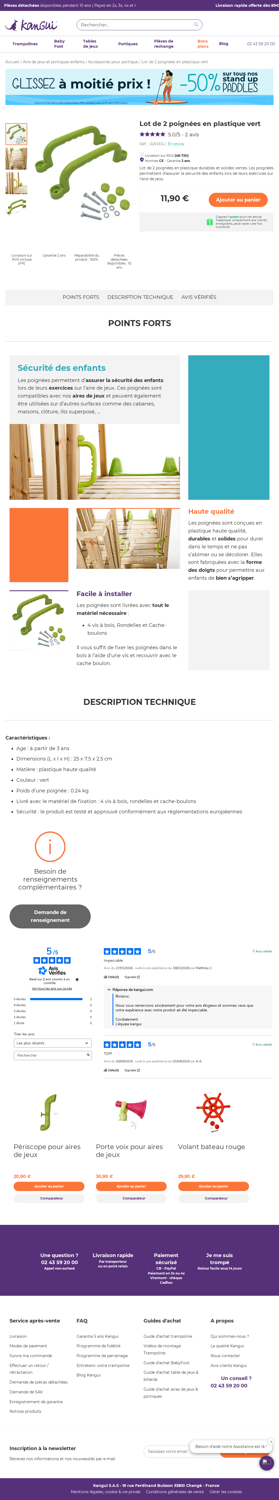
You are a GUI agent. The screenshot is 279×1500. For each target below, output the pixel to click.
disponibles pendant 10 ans (47, 5)
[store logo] (38, 26)
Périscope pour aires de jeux (47, 1151)
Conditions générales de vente (175, 1491)
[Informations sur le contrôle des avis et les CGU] (77, 979)
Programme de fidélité (98, 1345)
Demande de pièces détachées (39, 1382)
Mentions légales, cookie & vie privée (105, 1491)
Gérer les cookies (226, 1491)
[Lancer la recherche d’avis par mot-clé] (88, 1056)
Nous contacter (225, 1355)
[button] (17, 157)
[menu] (116, 44)
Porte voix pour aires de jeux (129, 1151)
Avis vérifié (264, 950)
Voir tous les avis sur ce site (52, 988)
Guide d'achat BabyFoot (167, 1362)
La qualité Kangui (227, 1345)
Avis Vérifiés (198, 297)
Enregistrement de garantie (36, 1401)
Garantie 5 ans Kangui (98, 1336)
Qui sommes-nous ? (230, 1336)
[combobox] (139, 24)
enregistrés (224, 224)
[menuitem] (23, 44)
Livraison (18, 1336)
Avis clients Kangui (229, 1365)
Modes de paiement (28, 1345)
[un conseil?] (252, 25)
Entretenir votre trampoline (103, 1365)
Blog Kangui (89, 1375)
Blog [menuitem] (223, 43)
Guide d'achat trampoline (168, 1336)
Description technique (140, 297)
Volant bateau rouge (211, 1147)
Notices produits (25, 1411)
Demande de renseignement (50, 916)
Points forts (81, 297)
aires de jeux (88, 396)
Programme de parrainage (102, 1355)
